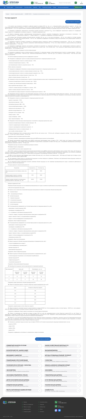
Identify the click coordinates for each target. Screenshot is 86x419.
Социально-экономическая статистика (41, 14)
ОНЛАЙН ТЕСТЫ (28, 14)
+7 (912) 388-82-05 (38, 3)
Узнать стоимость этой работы (73, 21)
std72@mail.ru (52, 3)
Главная (7, 14)
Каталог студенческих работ (17, 14)
